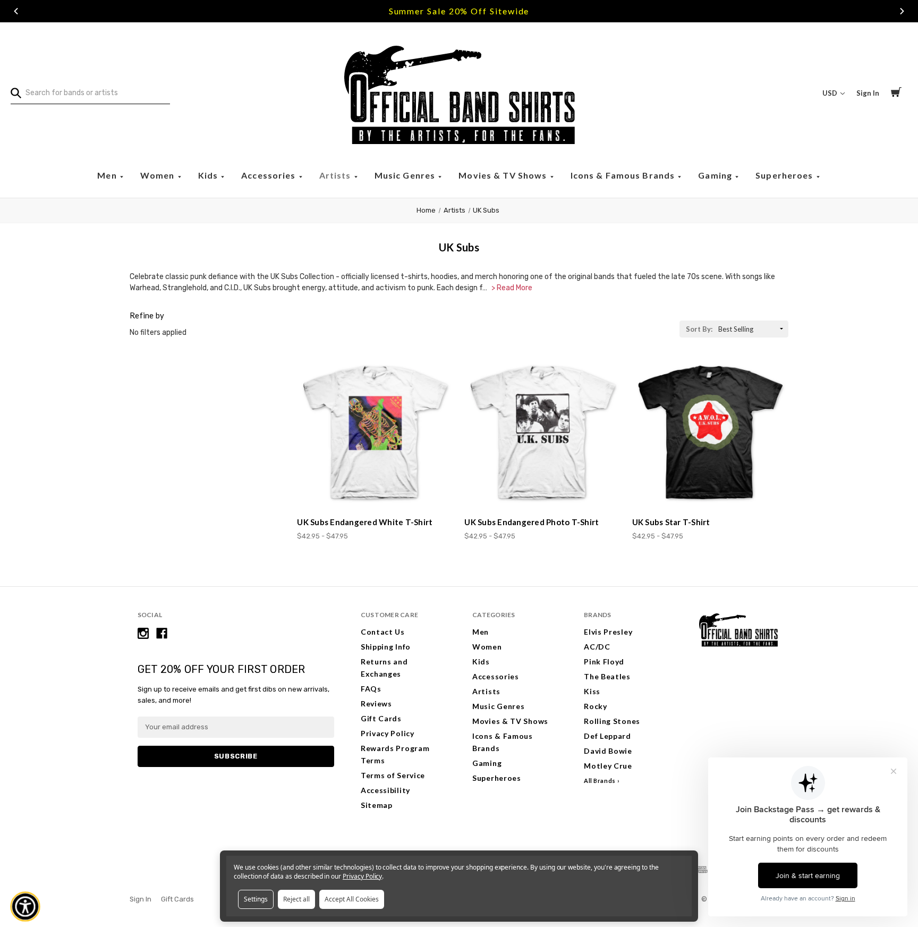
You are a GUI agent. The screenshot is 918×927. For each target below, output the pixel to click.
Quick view (375, 489)
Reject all (296, 899)
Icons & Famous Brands (624, 175)
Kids (209, 175)
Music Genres (406, 175)
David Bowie (608, 750)
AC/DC (597, 646)
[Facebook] (161, 633)
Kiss (592, 691)
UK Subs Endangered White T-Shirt (364, 522)
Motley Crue (608, 765)
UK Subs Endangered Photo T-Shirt (531, 522)
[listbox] (752, 329)
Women (158, 175)
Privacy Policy (387, 733)
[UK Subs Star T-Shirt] (710, 432)
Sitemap (377, 805)
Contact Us (383, 631)
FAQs (371, 688)
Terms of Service (393, 775)
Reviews (376, 703)
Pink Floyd (604, 661)
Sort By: (699, 329)
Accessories (269, 175)
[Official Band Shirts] (459, 93)
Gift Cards (381, 718)
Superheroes (785, 175)
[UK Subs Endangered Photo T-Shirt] (542, 432)
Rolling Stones (612, 721)
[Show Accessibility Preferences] (25, 907)
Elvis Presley (608, 631)
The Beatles (607, 676)
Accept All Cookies (352, 899)
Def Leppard (607, 735)
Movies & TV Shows (503, 175)
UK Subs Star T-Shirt (671, 522)
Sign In (867, 93)
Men (108, 175)
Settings (256, 899)
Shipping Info (386, 646)
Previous (16, 11)
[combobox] (90, 93)
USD (830, 93)
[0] (896, 93)
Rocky (595, 706)
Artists (336, 175)
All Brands (600, 780)
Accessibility (385, 790)
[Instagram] (143, 633)
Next (902, 11)
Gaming (716, 175)
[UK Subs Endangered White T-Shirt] (375, 432)
